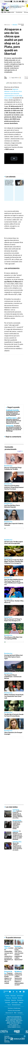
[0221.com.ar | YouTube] (20, 1)
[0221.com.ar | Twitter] (17, 1)
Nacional (14, 998)
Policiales (3, 12)
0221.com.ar (7, 24)
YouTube (20, 992)
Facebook (13, 992)
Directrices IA (9, 1012)
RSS (15, 1012)
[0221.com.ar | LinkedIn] (23, 1)
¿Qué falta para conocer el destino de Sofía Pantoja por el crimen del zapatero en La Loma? (13, 420)
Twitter (17, 992)
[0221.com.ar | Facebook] (14, 1)
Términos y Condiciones (14, 1008)
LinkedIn (24, 992)
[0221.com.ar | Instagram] (11, 1)
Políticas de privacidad (14, 1010)
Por (5, 77)
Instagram (10, 992)
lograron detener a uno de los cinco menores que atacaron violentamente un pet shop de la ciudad (13, 93)
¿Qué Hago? (14, 1002)
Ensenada (7, 1000)
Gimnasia (7, 1002)
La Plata (7, 995)
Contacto (20, 1012)
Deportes (13, 1000)
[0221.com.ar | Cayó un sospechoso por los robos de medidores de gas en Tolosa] (19, 190)
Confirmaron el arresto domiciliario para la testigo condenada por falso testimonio (13, 412)
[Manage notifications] (24, 1036)
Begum (21, 1002)
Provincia (8, 998)
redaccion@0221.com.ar (13, 1026)
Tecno (9, 1004)
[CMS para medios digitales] (18, 1039)
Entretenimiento (16, 1004)
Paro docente (24, 1)
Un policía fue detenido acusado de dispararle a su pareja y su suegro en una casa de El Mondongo (14, 428)
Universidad (11, 12)
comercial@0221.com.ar (14, 1027)
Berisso (20, 998)
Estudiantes (19, 12)
